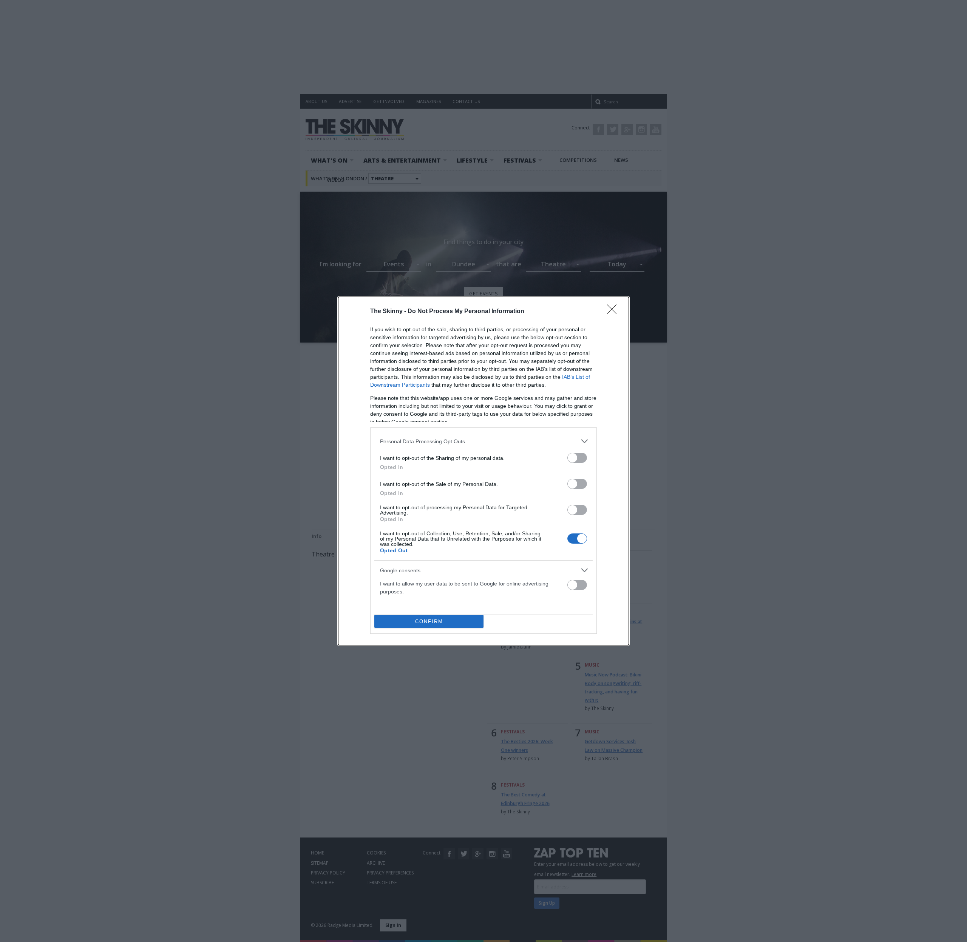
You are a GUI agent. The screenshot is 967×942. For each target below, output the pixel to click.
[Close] (614, 311)
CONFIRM (429, 621)
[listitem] (483, 441)
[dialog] (483, 471)
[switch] (577, 458)
